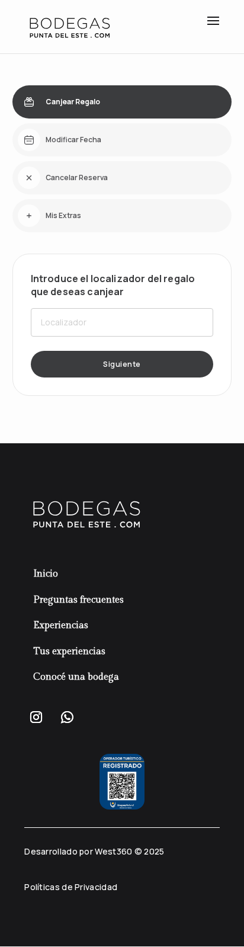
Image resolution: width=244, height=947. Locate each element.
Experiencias (60, 625)
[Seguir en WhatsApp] (67, 717)
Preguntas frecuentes (78, 600)
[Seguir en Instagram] (36, 717)
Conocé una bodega (76, 677)
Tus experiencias (69, 651)
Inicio (45, 574)
